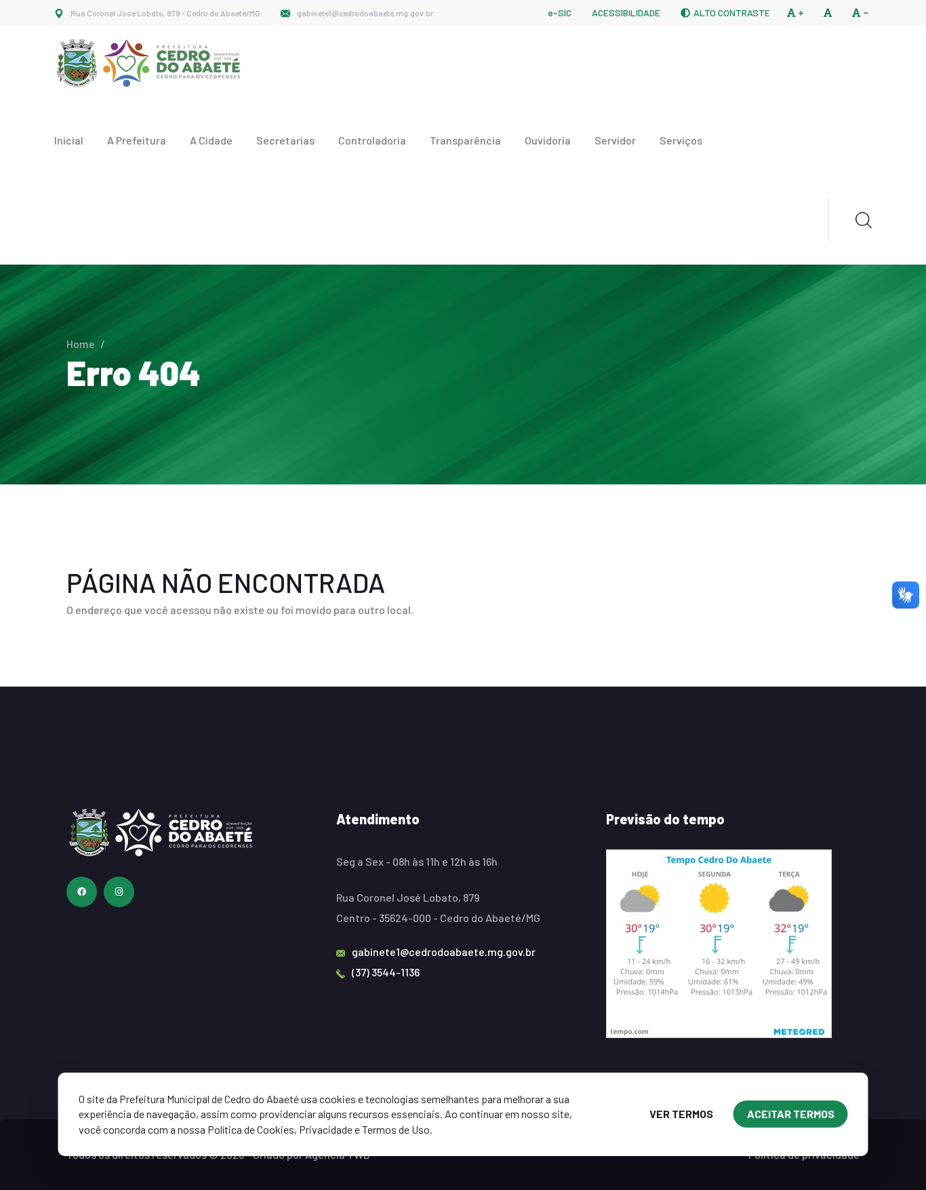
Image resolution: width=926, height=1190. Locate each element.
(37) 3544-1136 (386, 971)
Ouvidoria (548, 140)
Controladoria (372, 140)
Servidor (615, 140)
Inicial (68, 140)
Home (80, 343)
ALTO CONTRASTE (731, 13)
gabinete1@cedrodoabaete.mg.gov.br (365, 13)
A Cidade (211, 140)
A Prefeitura (136, 140)
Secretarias (285, 140)
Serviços (681, 140)
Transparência (465, 140)
